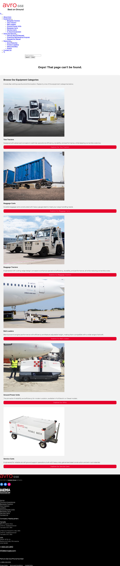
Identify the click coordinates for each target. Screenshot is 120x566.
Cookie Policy (29, 565)
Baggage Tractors (6, 504)
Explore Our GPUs (60, 402)
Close (32, 57)
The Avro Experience (7, 502)
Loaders (3, 508)
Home (2, 500)
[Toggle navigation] (2, 14)
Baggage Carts (5, 511)
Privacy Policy (4, 565)
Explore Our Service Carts (60, 466)
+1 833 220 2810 (6, 547)
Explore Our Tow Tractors (60, 147)
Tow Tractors (4, 506)
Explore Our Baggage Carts (60, 211)
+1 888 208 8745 (5, 562)
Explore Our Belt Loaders (60, 339)
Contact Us (4, 515)
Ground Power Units (7, 510)
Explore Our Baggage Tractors (60, 275)
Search (28, 57)
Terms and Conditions (16, 565)
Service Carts (5, 513)
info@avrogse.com (8, 551)
